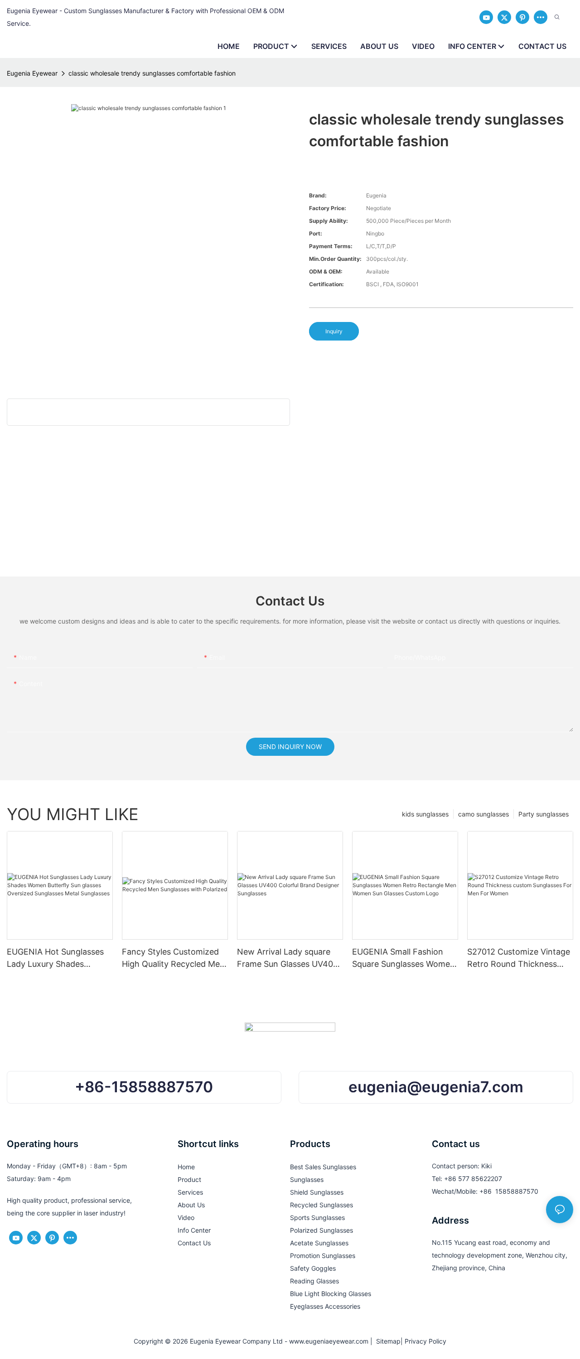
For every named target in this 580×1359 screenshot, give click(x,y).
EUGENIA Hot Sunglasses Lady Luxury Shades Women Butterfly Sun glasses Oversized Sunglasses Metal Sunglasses (55, 958)
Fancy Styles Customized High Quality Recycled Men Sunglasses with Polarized (173, 958)
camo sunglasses (483, 814)
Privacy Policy (425, 1341)
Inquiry (334, 331)
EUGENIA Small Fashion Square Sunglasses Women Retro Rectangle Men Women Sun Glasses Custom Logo (403, 958)
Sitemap (386, 1341)
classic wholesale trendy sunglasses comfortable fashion (152, 73)
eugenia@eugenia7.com (435, 1087)
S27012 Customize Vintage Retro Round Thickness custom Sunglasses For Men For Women (518, 958)
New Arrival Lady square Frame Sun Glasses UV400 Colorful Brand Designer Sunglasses (287, 958)
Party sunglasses (543, 814)
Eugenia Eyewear (32, 73)
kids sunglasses (425, 814)
